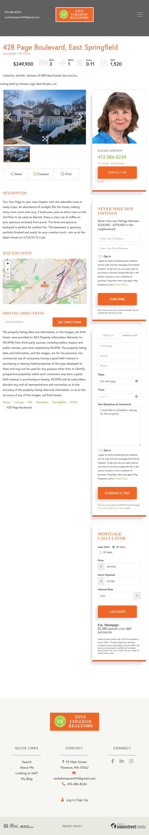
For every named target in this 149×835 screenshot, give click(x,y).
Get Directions (69, 322)
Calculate (117, 611)
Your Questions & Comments (114, 404)
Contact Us (108, 335)
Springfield (59, 402)
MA (30, 402)
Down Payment (106, 574)
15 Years (107, 552)
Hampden (42, 402)
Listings (19, 402)
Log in (70, 800)
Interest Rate (105, 589)
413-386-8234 (13, 12)
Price (101, 560)
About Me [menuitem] (27, 767)
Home (6, 402)
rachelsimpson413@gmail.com (22, 17)
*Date (101, 374)
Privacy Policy (120, 284)
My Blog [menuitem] (27, 778)
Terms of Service (118, 508)
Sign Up (82, 800)
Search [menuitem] (26, 762)
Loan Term (104, 547)
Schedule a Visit (129, 335)
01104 (73, 402)
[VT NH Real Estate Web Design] (128, 826)
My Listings (103, 163)
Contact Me (117, 172)
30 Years (120, 547)
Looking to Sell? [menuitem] (26, 773)
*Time (101, 389)
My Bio (101, 182)
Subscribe (117, 299)
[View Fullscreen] (7, 277)
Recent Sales (117, 163)
